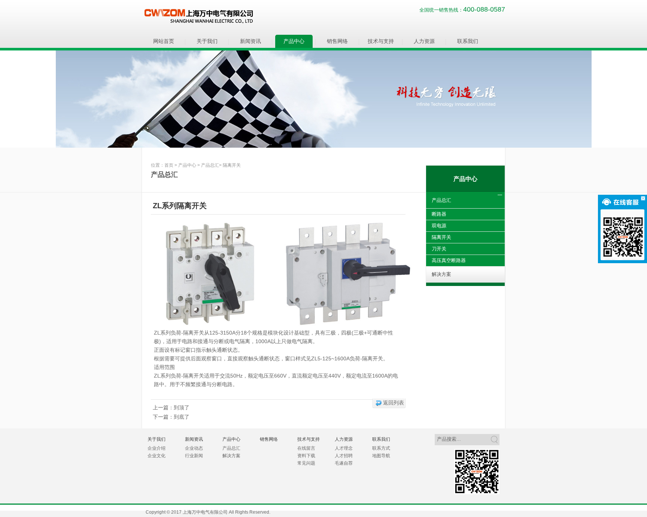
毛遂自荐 (344, 463)
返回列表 (393, 403)
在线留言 (306, 448)
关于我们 (207, 41)
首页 (168, 165)
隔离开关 (232, 165)
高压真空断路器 (449, 260)
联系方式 (381, 448)
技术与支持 (381, 41)
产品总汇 (210, 165)
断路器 (439, 214)
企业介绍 (156, 448)
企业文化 (156, 455)
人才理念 (344, 448)
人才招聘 (344, 455)
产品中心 (293, 41)
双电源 (439, 225)
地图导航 (381, 455)
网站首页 (163, 41)
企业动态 (194, 448)
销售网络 (337, 41)
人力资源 (424, 41)
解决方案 (441, 274)
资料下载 (306, 455)
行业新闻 (194, 455)
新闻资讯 (250, 41)
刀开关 (439, 249)
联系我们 (467, 41)
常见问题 (306, 463)
